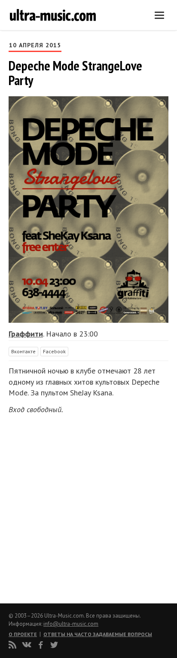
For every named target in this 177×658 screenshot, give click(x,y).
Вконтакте (23, 351)
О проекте (23, 634)
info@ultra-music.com (70, 623)
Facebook (54, 351)
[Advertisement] (60, 506)
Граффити (26, 334)
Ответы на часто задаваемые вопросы (97, 634)
